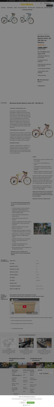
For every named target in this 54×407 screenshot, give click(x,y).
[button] (27, 405)
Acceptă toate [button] (30, 402)
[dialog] (27, 401)
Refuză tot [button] (23, 402)
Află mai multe (29, 400)
